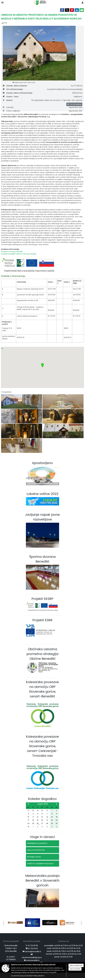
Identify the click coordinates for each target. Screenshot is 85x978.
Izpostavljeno (42, 463)
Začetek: (10, 107)
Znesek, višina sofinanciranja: (19, 93)
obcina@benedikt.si (33, 951)
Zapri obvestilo (75, 969)
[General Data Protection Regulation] (15, 923)
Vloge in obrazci (42, 837)
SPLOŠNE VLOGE (34, 857)
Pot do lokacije (75, 104)
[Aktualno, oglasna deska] (67, 923)
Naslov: (9, 100)
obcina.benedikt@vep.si (32, 957)
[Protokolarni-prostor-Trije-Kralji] (21, 446)
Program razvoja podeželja (12, 251)
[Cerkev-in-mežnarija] (21, 401)
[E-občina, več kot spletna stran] (49, 923)
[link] (62, 10)
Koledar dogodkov (42, 799)
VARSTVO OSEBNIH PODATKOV (40, 863)
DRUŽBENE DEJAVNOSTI (37, 843)
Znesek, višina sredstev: (16, 86)
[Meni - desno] (82, 2)
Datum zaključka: (13, 111)
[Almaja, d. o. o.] (32, 923)
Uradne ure (63, 941)
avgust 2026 (42, 804)
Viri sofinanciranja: (14, 89)
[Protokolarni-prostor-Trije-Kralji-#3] (21, 416)
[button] (4, 923)
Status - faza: (12, 96)
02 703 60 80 (33, 945)
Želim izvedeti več (76, 965)
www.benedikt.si (32, 960)
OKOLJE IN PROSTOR (36, 850)
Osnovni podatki (11, 941)
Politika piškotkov (38, 976)
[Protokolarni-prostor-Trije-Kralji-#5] (62, 416)
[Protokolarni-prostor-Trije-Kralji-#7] (62, 431)
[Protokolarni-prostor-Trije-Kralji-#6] (21, 431)
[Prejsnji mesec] (28, 804)
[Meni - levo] (2, 2)
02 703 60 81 (33, 948)
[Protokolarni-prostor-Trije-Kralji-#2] (62, 401)
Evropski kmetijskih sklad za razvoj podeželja (18, 254)
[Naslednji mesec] (56, 804)
